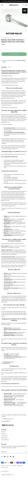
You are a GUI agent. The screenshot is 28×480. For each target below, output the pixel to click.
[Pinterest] (10, 456)
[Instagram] (7, 456)
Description (4, 67)
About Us (3, 431)
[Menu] (2, 5)
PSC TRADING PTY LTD (6, 37)
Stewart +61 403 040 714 (9, 1)
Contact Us (3, 433)
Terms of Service (5, 439)
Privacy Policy (4, 435)
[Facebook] (2, 456)
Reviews (10, 67)
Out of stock (14, 54)
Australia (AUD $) (4, 471)
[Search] (23, 5)
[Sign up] (26, 451)
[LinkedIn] (13, 456)
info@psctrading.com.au (21, 1)
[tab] (4, 67)
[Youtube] (4, 456)
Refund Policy (4, 437)
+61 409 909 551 (6, 363)
